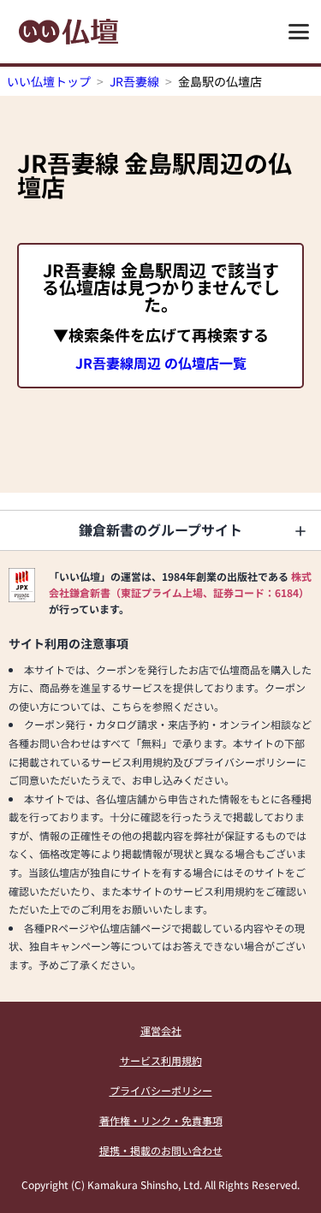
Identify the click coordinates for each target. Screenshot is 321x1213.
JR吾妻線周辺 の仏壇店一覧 (161, 362)
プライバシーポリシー (161, 1090)
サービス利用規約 (161, 1060)
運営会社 (160, 1030)
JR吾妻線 (134, 81)
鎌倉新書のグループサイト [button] (160, 529)
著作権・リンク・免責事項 (161, 1120)
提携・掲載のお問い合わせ (161, 1150)
